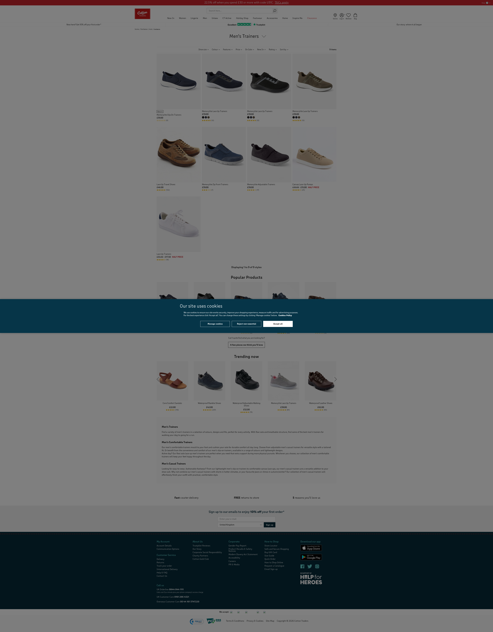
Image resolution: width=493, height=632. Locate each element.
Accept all (278, 324)
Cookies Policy (285, 315)
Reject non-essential (246, 324)
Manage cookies (215, 324)
